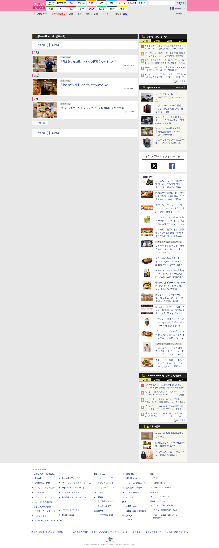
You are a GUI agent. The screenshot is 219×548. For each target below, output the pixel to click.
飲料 (88, 14)
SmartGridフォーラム (71, 478)
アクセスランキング (157, 36)
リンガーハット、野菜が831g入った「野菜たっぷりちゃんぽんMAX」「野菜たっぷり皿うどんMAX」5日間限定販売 (165, 77)
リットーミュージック (107, 478)
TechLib (129, 520)
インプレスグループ (152, 532)
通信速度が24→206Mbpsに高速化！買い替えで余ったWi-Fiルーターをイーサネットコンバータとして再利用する (165, 416)
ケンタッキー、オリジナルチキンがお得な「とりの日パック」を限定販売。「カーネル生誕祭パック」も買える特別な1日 (165, 48)
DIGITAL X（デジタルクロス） (75, 497)
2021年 (41, 123)
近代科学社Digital (105, 515)
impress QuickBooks (162, 488)
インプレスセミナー (71, 492)
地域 (117, 14)
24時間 (157, 41)
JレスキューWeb (133, 492)
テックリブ (127, 516)
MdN (124, 502)
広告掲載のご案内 (80, 532)
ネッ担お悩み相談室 (43, 502)
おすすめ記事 (153, 426)
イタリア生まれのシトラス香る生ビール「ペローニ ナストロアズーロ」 (170, 249)
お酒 (96, 14)
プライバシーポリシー (120, 532)
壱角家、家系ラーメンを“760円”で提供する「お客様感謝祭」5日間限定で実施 (170, 285)
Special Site (153, 87)
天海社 (156, 478)
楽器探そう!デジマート (107, 483)
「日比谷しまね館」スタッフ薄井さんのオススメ (88, 61)
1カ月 (181, 41)
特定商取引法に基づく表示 (176, 532)
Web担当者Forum (42, 483)
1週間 (169, 41)
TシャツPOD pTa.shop (164, 505)
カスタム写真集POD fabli (165, 510)
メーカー (106, 14)
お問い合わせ (63, 532)
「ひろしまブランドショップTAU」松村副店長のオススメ (93, 108)
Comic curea (159, 483)
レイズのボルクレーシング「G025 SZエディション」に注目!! (170, 97)
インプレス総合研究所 (44, 488)
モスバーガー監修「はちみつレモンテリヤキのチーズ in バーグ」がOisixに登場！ (170, 363)
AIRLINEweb (131, 478)
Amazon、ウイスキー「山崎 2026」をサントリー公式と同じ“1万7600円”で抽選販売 (169, 273)
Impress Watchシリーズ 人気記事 (164, 375)
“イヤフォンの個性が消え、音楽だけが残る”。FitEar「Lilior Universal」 (169, 131)
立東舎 (100, 492)
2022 (41, 45)
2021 (55, 45)
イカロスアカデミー (134, 497)
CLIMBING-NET (104, 506)
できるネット (40, 516)
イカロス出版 (128, 474)
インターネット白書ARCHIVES (48, 520)
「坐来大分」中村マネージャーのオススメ (84, 84)
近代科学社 (99, 511)
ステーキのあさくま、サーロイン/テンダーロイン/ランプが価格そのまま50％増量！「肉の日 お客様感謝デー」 (165, 63)
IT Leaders (39, 492)
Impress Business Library (73, 488)
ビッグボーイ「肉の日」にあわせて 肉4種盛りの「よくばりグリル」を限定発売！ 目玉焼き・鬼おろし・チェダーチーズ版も (165, 56)
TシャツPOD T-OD (106, 488)
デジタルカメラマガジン (45, 511)
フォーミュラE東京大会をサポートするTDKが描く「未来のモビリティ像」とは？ (170, 120)
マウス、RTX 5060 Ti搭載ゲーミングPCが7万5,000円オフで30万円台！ (169, 108)
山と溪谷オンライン (106, 501)
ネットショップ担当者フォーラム (76, 483)
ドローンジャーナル (43, 497)
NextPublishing (69, 515)
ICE (152, 474)
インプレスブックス (71, 510)
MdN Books (131, 506)
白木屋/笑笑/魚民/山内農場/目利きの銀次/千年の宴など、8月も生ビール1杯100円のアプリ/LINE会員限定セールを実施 (170, 199)
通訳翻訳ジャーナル (134, 488)
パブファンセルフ (161, 496)
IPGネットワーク (157, 501)
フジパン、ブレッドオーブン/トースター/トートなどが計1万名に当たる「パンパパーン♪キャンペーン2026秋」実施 (169, 211)
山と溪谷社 (99, 497)
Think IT (38, 478)
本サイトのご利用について (43, 532)
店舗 (71, 14)
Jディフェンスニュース (136, 483)
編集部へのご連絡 (99, 532)
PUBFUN (154, 492)
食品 (79, 14)
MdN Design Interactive (136, 511)
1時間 (145, 41)
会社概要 (137, 532)
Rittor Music (99, 474)
